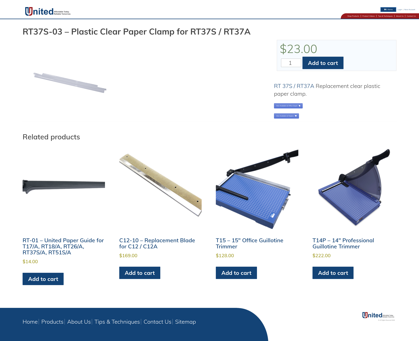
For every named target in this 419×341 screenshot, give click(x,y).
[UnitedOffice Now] (48, 11)
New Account (409, 9)
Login (400, 9)
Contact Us (411, 16)
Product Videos (368, 16)
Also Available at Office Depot (286, 106)
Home (30, 321)
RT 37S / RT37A (294, 85)
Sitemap (185, 321)
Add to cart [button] (43, 278)
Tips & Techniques (385, 16)
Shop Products (353, 16)
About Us (400, 16)
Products (52, 321)
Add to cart (323, 62)
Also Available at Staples (285, 116)
